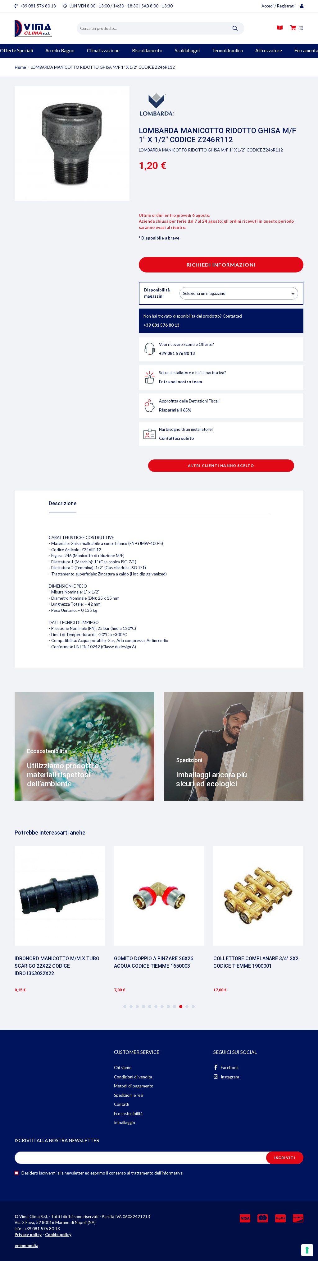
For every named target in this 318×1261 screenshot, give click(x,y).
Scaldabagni (187, 50)
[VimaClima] (46, 28)
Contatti (121, 1104)
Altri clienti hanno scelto (221, 465)
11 (187, 1006)
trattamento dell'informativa (157, 1172)
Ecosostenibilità (128, 1113)
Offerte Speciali (16, 50)
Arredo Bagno (60, 50)
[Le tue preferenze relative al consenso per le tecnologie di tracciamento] (307, 1250)
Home (20, 67)
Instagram (229, 1076)
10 (180, 1006)
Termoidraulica (227, 50)
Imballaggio (124, 1122)
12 (193, 1006)
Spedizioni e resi (128, 1095)
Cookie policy (58, 1234)
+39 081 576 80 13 (38, 5)
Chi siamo (123, 1067)
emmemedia (26, 1245)
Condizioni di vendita (133, 1076)
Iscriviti (285, 1157)
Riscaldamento (147, 50)
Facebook (229, 1067)
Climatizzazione (103, 50)
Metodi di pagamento (133, 1085)
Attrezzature (268, 50)
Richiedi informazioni (221, 265)
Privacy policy (28, 1234)
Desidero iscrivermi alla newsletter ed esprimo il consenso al (101, 1172)
